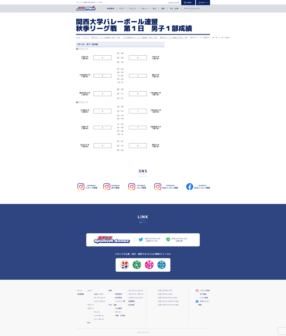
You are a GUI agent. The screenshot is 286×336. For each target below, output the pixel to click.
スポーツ (144, 8)
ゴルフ (121, 8)
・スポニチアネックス (164, 290)
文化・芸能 (174, 8)
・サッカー (96, 312)
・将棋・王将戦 (119, 315)
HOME (78, 38)
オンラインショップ (192, 8)
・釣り (88, 323)
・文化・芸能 (112, 305)
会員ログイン (204, 2)
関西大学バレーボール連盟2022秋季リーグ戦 (173, 38)
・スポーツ (90, 308)
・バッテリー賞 (119, 301)
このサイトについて (173, 2)
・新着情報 (80, 294)
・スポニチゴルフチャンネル (166, 298)
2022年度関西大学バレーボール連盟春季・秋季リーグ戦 (140, 38)
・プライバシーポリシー (135, 294)
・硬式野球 (118, 294)
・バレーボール (98, 319)
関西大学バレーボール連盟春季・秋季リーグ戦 (105, 38)
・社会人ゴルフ (98, 294)
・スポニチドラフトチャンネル (167, 305)
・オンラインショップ (135, 290)
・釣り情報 (202, 294)
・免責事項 (131, 301)
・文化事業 (118, 308)
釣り (155, 8)
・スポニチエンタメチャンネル (167, 301)
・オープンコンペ (99, 298)
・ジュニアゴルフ (99, 301)
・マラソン (90, 305)
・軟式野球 (118, 298)
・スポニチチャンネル (164, 294)
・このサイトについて (135, 298)
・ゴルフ (89, 290)
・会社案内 (131, 305)
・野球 (109, 290)
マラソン (132, 8)
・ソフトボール (98, 315)
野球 (163, 8)
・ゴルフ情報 (203, 298)
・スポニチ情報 (204, 290)
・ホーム (79, 290)
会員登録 (188, 2)
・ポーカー (118, 312)
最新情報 (110, 8)
